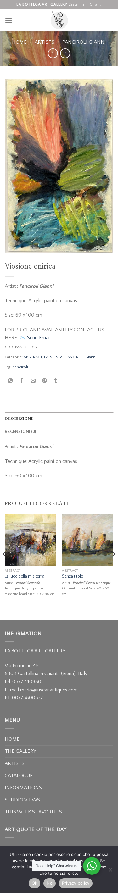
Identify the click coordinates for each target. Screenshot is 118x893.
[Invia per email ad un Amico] (33, 381)
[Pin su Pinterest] (44, 381)
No (50, 882)
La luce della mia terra (24, 576)
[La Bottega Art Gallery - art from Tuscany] (59, 20)
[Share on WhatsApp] (10, 381)
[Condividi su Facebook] (22, 381)
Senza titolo (72, 576)
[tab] (59, 418)
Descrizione (19, 418)
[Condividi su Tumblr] (56, 381)
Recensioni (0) (20, 431)
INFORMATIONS (23, 787)
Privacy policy (76, 882)
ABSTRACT (33, 357)
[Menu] (8, 20)
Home (19, 42)
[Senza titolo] (87, 540)
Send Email (39, 338)
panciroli (20, 367)
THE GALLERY (20, 751)
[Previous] (4, 567)
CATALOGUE (19, 776)
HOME (12, 739)
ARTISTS (44, 42)
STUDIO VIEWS (22, 800)
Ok (34, 882)
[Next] (113, 567)
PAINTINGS (54, 357)
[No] (110, 872)
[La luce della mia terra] (30, 540)
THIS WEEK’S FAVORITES (33, 812)
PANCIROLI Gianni (84, 42)
